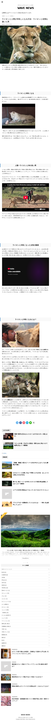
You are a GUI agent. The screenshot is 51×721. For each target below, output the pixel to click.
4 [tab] (27, 562)
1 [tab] (23, 562)
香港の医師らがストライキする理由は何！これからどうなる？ (30, 686)
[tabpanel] (25, 537)
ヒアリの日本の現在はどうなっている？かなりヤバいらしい (31, 490)
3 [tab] (26, 562)
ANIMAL (4, 453)
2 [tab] (25, 562)
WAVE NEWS (25, 715)
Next (49, 538)
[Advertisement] (25, 81)
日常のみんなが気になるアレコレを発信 (25, 717)
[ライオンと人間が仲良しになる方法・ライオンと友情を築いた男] (27, 422)
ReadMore (25, 558)
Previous (2, 538)
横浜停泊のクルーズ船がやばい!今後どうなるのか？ (27, 677)
